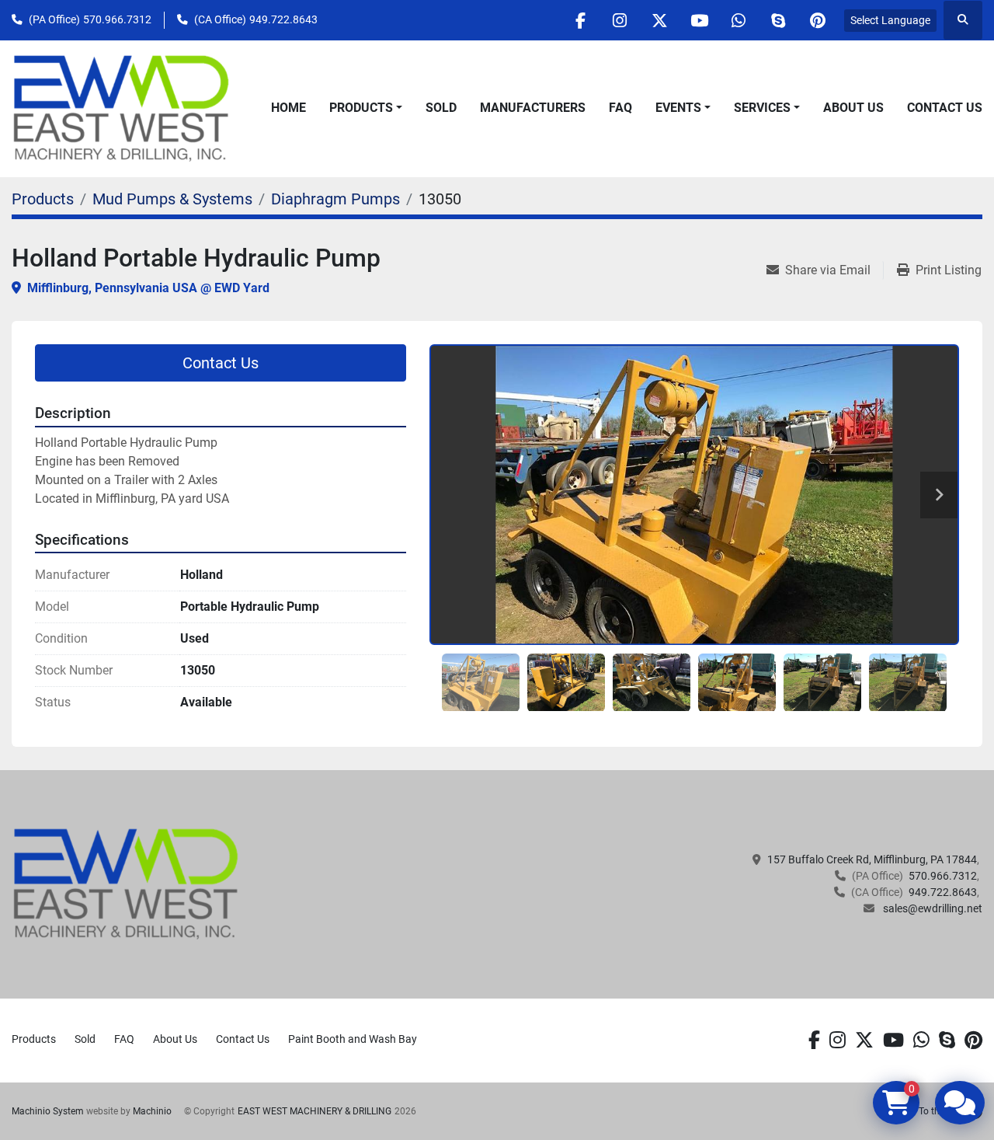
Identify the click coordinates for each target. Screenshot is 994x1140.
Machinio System (48, 1111)
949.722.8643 (283, 19)
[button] (365, 108)
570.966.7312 (117, 19)
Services (762, 107)
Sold (441, 107)
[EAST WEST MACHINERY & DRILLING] (126, 883)
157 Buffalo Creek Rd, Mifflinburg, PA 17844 (872, 859)
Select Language (890, 20)
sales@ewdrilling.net (931, 908)
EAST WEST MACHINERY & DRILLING (314, 1111)
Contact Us (944, 107)
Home (288, 107)
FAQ (620, 107)
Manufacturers (533, 107)
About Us (853, 107)
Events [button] (678, 107)
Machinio (152, 1111)
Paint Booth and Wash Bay (352, 1039)
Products (361, 107)
